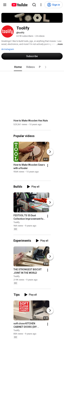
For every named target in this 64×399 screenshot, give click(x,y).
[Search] (34, 5)
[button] (45, 67)
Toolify (16, 222)
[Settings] (41, 5)
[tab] (18, 67)
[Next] (50, 151)
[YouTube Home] (19, 4)
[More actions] (47, 165)
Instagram (9, 49)
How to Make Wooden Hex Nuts (30, 120)
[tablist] (32, 67)
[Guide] (5, 5)
